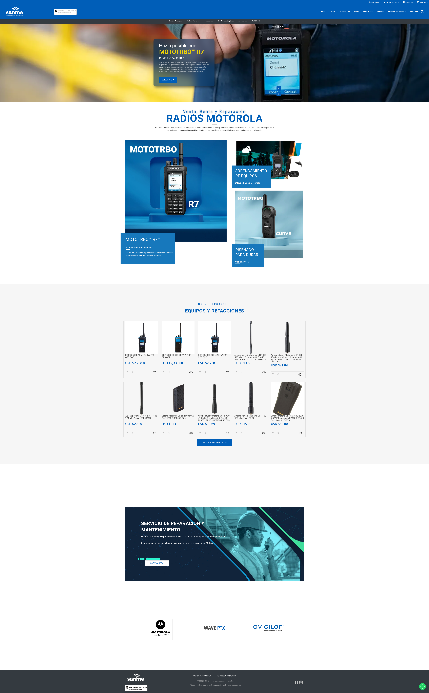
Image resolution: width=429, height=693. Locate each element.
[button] (422, 11)
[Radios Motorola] (14, 11)
